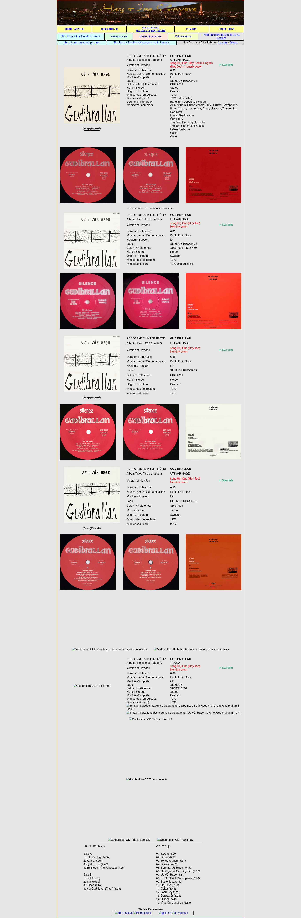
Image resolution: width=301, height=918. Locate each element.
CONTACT (191, 29)
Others (234, 42)
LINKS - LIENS (226, 29)
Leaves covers (118, 36)
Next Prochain (176, 912)
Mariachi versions (150, 36)
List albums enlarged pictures (82, 42)
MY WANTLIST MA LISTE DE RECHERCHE (150, 29)
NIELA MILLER (109, 29)
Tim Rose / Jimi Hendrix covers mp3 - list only (142, 42)
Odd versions (183, 36)
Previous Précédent (136, 912)
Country (222, 42)
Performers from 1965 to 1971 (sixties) (221, 36)
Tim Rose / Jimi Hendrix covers (80, 36)
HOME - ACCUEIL (74, 29)
